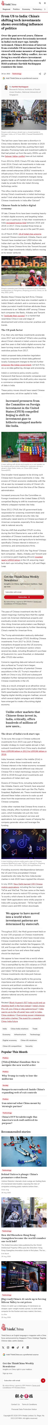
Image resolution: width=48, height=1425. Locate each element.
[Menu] (45, 3)
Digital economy (10, 1040)
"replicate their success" (14, 315)
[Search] (40, 3)
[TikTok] (18, 1347)
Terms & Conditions (29, 1404)
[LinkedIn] (27, 1347)
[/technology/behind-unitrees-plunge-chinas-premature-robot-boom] (24, 1151)
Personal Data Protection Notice (24, 1409)
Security (28, 1046)
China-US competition (12, 1046)
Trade (34, 1029)
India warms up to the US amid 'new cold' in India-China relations (22, 1012)
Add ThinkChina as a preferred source (22, 78)
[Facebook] (23, 1347)
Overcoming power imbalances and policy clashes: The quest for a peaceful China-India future (23, 1018)
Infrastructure (20, 1034)
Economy (6, 1034)
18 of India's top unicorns (30, 234)
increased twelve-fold (16, 222)
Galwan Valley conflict (15, 156)
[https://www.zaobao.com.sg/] (24, 1397)
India (5, 1029)
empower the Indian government (16, 365)
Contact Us (15, 1404)
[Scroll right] (45, 9)
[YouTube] (13, 1347)
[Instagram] (8, 1347)
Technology (35, 1034)
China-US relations (29, 1040)
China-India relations (19, 1029)
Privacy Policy (21, 604)
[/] (8, 3)
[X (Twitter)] (3, 1347)
